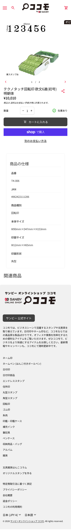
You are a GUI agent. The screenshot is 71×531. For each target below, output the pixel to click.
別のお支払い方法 (35, 141)
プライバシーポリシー (15, 489)
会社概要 (7, 495)
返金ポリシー (10, 501)
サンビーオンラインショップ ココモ (27, 521)
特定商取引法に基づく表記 (17, 483)
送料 (12, 102)
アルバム (7, 449)
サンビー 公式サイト (19, 318)
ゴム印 (6, 409)
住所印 (6, 386)
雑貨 (5, 455)
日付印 (6, 369)
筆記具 (6, 432)
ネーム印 (7, 358)
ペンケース (9, 438)
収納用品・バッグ (12, 444)
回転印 (6, 404)
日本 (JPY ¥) (12, 515)
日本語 (31, 515)
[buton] (12, 515)
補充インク (9, 426)
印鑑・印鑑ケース (12, 421)
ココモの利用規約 (12, 506)
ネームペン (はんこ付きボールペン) (22, 363)
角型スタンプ (10, 398)
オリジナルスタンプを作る (17, 473)
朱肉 (5, 415)
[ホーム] (35, 7)
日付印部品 (9, 375)
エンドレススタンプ (13, 381)
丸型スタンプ (10, 392)
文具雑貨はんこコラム (15, 467)
